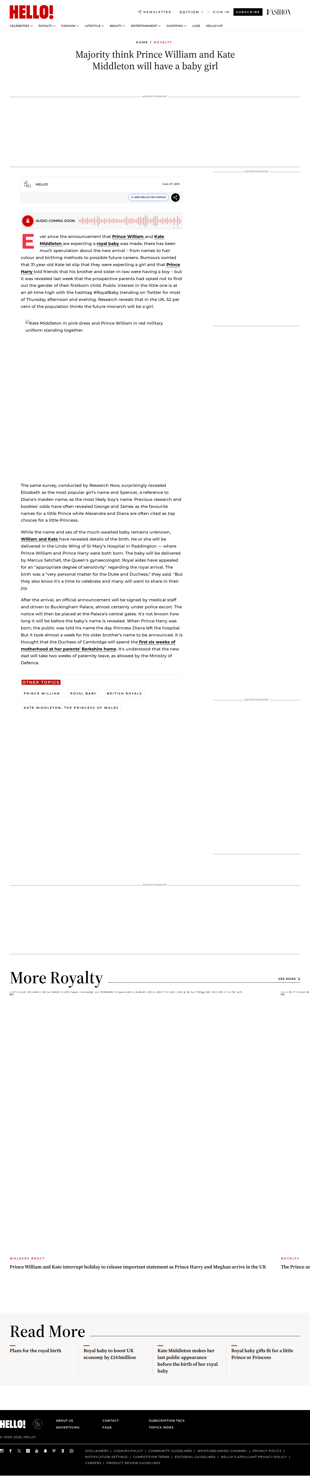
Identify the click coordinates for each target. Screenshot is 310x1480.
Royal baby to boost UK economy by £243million (110, 1354)
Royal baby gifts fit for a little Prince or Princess (262, 1354)
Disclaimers (96, 1451)
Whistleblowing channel (222, 1451)
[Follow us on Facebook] (11, 1451)
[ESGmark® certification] (34, 1424)
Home (142, 42)
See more (287, 979)
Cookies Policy (128, 1451)
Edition (189, 12)
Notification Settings (106, 1456)
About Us (64, 1420)
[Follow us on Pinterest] (54, 1451)
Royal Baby (83, 693)
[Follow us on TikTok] (28, 1451)
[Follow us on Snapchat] (45, 1451)
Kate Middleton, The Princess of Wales (71, 707)
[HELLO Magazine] (31, 12)
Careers (93, 1463)
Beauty (116, 26)
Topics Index (161, 1427)
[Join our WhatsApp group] (72, 1451)
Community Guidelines (170, 1451)
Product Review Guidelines (133, 1463)
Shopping (174, 26)
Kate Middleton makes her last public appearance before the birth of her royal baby (187, 1360)
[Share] (175, 198)
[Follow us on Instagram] (2, 1451)
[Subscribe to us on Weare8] (63, 1451)
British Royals (124, 693)
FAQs (107, 1427)
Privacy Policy (267, 1451)
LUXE (196, 26)
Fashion (68, 26)
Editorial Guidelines (195, 1456)
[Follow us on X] (19, 1451)
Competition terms (151, 1456)
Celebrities (19, 26)
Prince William (128, 236)
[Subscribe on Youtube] (37, 1451)
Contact (110, 1420)
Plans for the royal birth (35, 1350)
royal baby (108, 243)
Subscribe (248, 12)
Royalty (45, 26)
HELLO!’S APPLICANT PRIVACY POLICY (254, 1456)
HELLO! (42, 184)
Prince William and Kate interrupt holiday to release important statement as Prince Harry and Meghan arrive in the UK (138, 1266)
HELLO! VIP (214, 26)
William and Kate (40, 539)
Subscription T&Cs (165, 1420)
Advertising (68, 1427)
